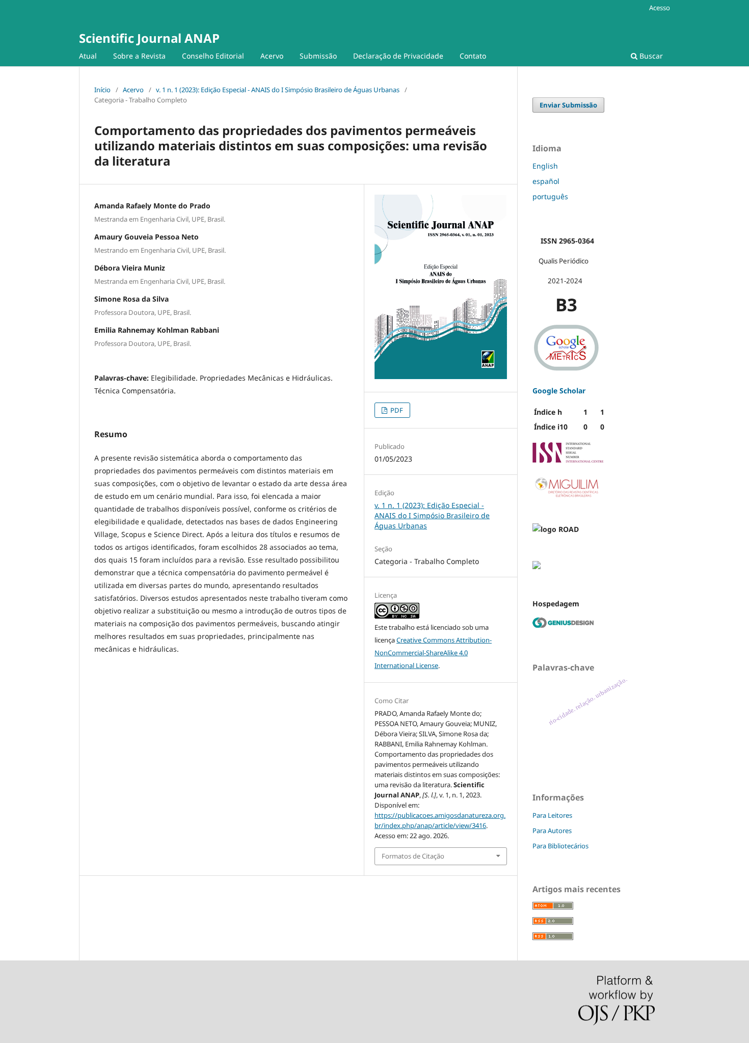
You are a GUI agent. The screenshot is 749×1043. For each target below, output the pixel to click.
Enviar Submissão (568, 105)
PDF (396, 410)
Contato (473, 56)
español (545, 181)
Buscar (650, 56)
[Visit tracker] (536, 566)
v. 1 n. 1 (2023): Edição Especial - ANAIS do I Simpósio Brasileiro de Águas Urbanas (277, 89)
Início (102, 89)
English (545, 166)
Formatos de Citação (413, 856)
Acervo (271, 56)
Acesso (659, 7)
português (550, 196)
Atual (88, 56)
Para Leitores (552, 815)
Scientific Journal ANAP (149, 38)
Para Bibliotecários (560, 845)
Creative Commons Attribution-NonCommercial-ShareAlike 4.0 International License (433, 652)
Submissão (318, 56)
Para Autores (552, 830)
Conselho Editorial (213, 56)
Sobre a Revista (139, 56)
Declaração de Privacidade (398, 56)
